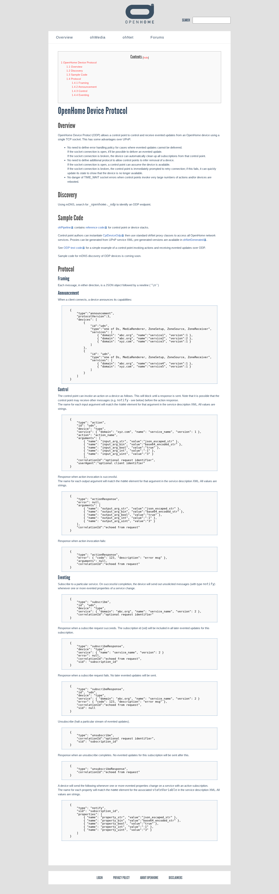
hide (145, 57)
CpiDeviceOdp (112, 235)
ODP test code (73, 247)
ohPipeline (64, 227)
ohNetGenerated (193, 239)
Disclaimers (175, 877)
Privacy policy (121, 877)
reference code (95, 227)
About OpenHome (149, 877)
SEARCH (186, 20)
